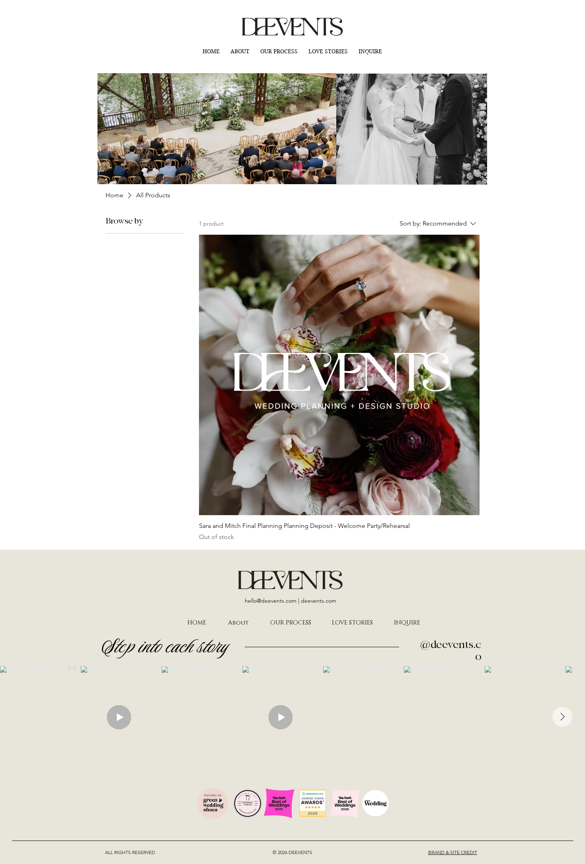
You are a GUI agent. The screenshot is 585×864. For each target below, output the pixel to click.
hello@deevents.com (270, 600)
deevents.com (318, 600)
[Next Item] (562, 717)
